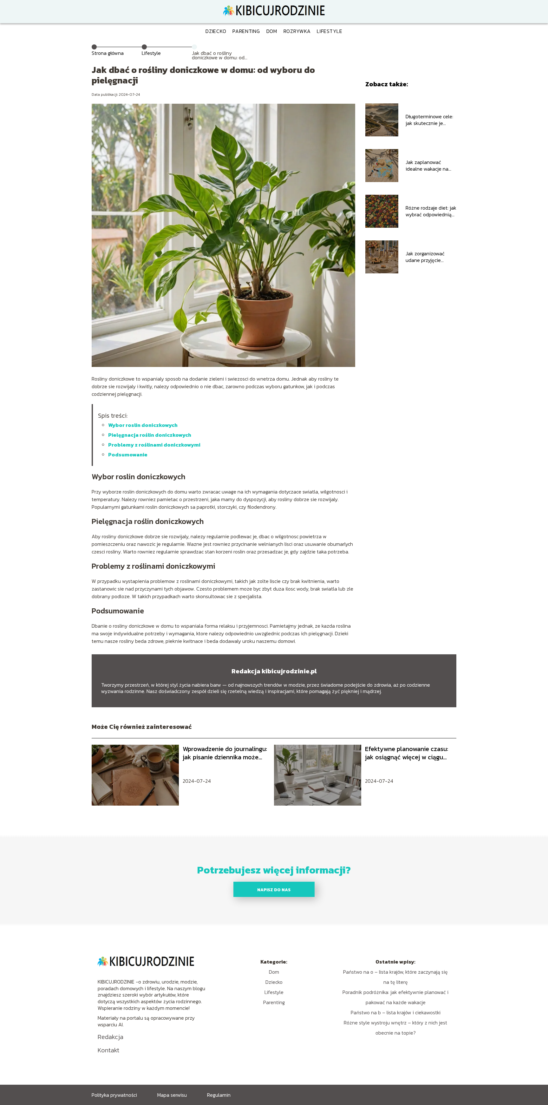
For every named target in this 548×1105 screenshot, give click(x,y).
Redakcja (110, 1037)
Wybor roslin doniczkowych (143, 425)
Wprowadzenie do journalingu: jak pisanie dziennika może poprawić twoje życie (225, 753)
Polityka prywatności (114, 1095)
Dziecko (216, 31)
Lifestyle (329, 31)
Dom (271, 31)
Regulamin (219, 1095)
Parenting (246, 31)
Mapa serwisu (172, 1095)
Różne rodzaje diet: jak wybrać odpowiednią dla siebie (431, 211)
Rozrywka (297, 31)
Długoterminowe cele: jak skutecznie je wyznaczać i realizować (429, 120)
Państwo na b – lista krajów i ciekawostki (395, 1012)
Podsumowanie (127, 454)
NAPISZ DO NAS (273, 889)
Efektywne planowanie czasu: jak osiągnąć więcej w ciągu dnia (406, 753)
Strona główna (108, 53)
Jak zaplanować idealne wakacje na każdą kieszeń (427, 165)
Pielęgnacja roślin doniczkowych (149, 435)
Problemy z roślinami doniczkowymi (154, 444)
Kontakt (108, 1050)
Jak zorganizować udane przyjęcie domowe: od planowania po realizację (425, 257)
